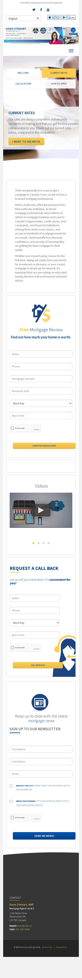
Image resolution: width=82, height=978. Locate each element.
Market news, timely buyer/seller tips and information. (43, 787)
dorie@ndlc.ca (24, 925)
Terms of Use (47, 947)
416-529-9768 (22, 929)
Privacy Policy (61, 947)
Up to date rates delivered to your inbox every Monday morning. (42, 803)
